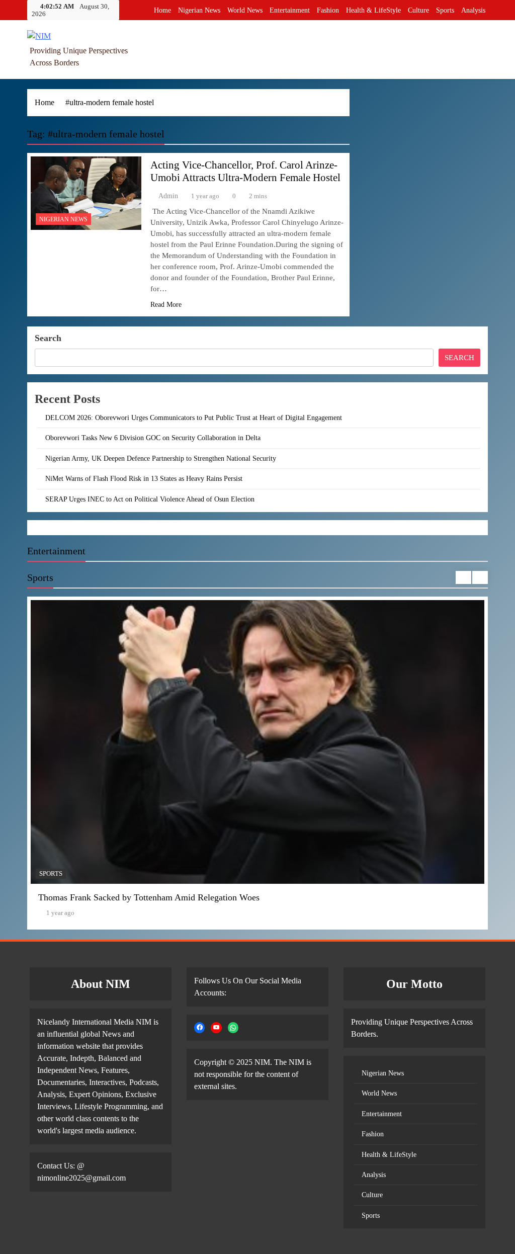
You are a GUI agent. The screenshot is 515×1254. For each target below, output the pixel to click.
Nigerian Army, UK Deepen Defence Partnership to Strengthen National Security (160, 458)
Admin (168, 196)
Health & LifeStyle (373, 10)
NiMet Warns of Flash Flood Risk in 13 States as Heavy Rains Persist (143, 478)
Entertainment (290, 10)
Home (162, 10)
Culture (418, 10)
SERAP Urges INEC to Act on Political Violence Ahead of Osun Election (149, 499)
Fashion (328, 10)
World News (245, 10)
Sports (445, 10)
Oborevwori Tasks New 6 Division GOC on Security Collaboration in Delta (153, 438)
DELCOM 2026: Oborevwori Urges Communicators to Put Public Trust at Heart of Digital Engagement (193, 417)
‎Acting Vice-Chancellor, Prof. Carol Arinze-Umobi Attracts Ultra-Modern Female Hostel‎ (245, 171)
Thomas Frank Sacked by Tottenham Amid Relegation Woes (149, 897)
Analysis (473, 10)
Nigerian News (199, 10)
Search (48, 338)
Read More (166, 304)
